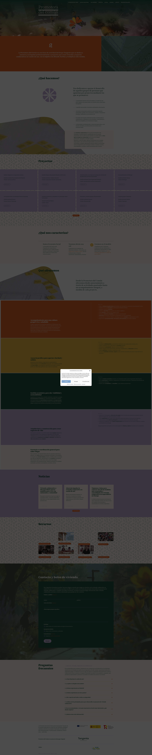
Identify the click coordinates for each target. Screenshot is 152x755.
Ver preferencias (85, 381)
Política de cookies (70, 384)
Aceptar (66, 381)
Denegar (76, 381)
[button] (89, 370)
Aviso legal (83, 384)
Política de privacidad (77, 384)
